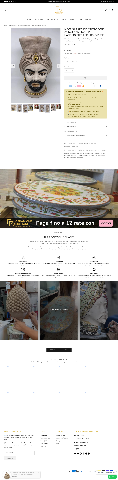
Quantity (67, 67)
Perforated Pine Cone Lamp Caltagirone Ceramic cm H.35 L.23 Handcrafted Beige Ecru (22, 473)
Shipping (74, 54)
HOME (29, 19)
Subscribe (10, 458)
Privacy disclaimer (61, 441)
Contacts (43, 446)
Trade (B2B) (44, 441)
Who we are (44, 443)
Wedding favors (45, 438)
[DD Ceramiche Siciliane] (59, 10)
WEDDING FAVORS (53, 19)
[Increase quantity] (72, 70)
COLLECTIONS (39, 19)
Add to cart (85, 78)
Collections (44, 435)
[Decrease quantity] (65, 70)
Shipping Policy (60, 435)
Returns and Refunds (62, 438)
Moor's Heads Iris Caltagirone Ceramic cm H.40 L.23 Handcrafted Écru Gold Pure (27, 25)
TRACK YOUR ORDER (84, 19)
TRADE (64, 19)
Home (5, 25)
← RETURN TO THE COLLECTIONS (59, 350)
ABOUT (72, 19)
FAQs (57, 443)
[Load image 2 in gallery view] (36, 65)
